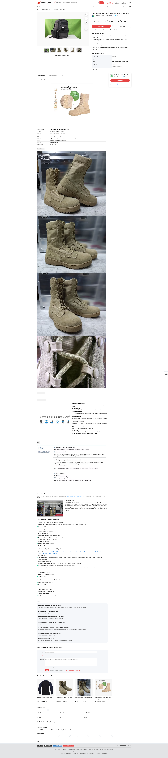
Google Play (48, 745)
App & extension (115, 6)
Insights (111, 749)
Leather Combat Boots (106, 736)
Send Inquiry (101, 26)
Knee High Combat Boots (43, 729)
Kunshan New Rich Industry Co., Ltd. (102, 15)
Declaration (98, 753)
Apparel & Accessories (45, 9)
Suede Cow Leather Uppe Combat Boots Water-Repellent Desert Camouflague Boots (103, 699)
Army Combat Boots (82, 736)
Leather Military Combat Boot (119, 736)
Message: (42, 659)
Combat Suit (69, 551)
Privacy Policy (104, 753)
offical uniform (87, 715)
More (38, 741)
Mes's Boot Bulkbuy (53, 739)
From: (43, 652)
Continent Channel (99, 749)
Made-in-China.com (78, 751)
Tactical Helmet (56, 551)
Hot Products (57, 749)
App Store (40, 745)
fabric (61, 717)
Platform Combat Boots (56, 729)
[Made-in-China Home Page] (44, 2)
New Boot (73, 736)
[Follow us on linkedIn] (130, 745)
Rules (130, 6)
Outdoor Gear (39, 715)
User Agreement (91, 753)
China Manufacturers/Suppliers (73, 749)
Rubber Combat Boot (42, 739)
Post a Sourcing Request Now (73, 670)
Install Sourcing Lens (69, 745)
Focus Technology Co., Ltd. (75, 753)
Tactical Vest (83, 551)
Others (85, 717)
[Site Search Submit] (101, 2)
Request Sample (113, 29)
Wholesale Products (84, 749)
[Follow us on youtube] (126, 745)
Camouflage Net (49, 551)
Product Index (106, 749)
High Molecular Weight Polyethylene (49, 553)
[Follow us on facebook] (121, 745)
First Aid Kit (39, 717)
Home (38, 9)
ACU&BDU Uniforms (88, 712)
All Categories (41, 6)
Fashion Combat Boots (68, 729)
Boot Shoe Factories (65, 736)
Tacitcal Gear (39, 712)
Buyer (101, 6)
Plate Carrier (63, 551)
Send (47, 670)
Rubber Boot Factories (42, 736)
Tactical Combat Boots (94, 736)
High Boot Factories (54, 736)
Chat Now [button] (122, 26)
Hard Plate (97, 551)
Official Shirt (62, 715)
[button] (98, 2)
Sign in (130, 3)
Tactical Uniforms (63, 712)
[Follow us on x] (123, 745)
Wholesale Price (92, 749)
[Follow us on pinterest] (128, 745)
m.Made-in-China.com (87, 751)
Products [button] (58, 2)
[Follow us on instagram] (125, 745)
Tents (109, 715)
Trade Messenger (57, 745)
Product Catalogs (55, 710)
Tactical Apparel (54, 9)
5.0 (116, 76)
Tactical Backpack (90, 551)
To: (43, 655)
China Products (64, 749)
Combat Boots (62, 9)
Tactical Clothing (76, 551)
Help (108, 6)
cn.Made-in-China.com (96, 751)
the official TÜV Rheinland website (74, 496)
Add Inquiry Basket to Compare (63, 55)
